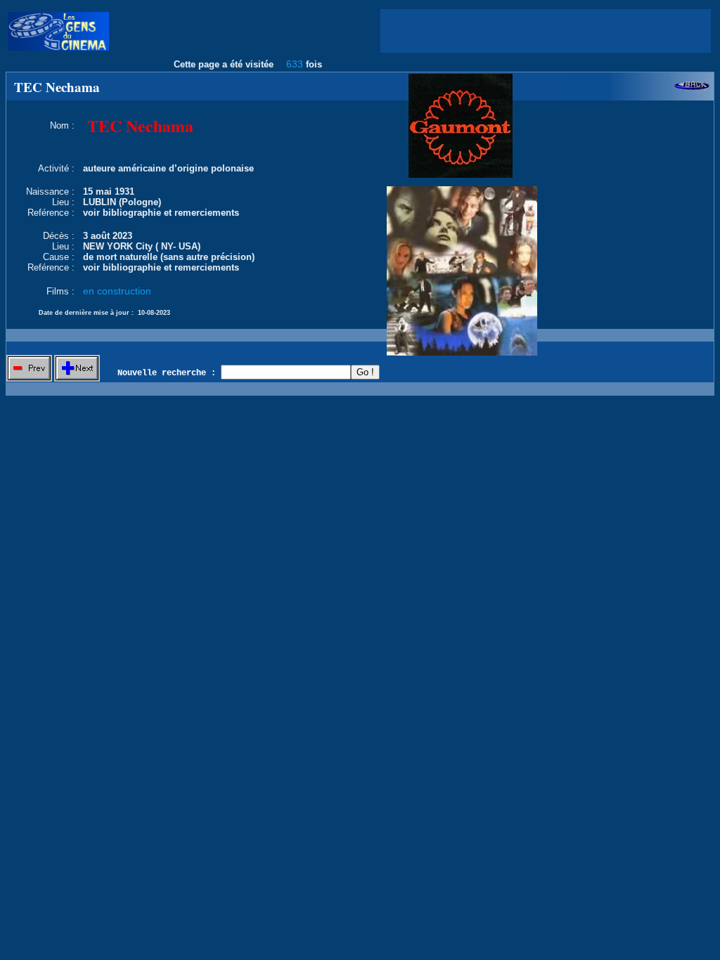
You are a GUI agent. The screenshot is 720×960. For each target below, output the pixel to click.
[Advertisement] (545, 31)
